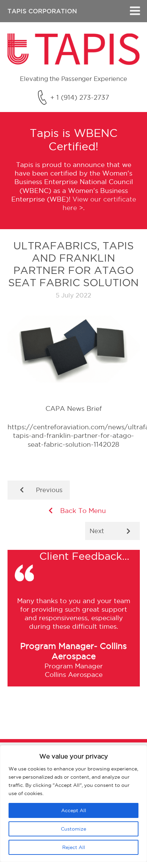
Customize (73, 829)
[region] (73, 803)
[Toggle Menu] (135, 11)
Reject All (73, 847)
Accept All (73, 810)
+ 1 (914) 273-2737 (79, 97)
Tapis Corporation (42, 11)
